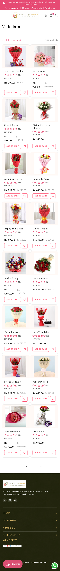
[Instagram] (10, 500)
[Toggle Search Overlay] (56, 15)
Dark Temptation (41, 332)
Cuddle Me (38, 431)
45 (41, 466)
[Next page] (49, 466)
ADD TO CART (12, 92)
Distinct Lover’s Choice (41, 126)
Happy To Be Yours (14, 228)
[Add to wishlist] (24, 92)
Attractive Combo (13, 71)
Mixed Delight (40, 228)
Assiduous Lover (13, 178)
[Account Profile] (45, 15)
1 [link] (11, 466)
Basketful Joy (11, 278)
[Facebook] (5, 500)
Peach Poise (39, 71)
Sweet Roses (11, 125)
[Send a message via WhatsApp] (55, 566)
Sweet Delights (12, 381)
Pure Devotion (40, 381)
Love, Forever (40, 278)
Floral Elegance (12, 332)
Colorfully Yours (41, 178)
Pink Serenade (12, 431)
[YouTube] (15, 500)
